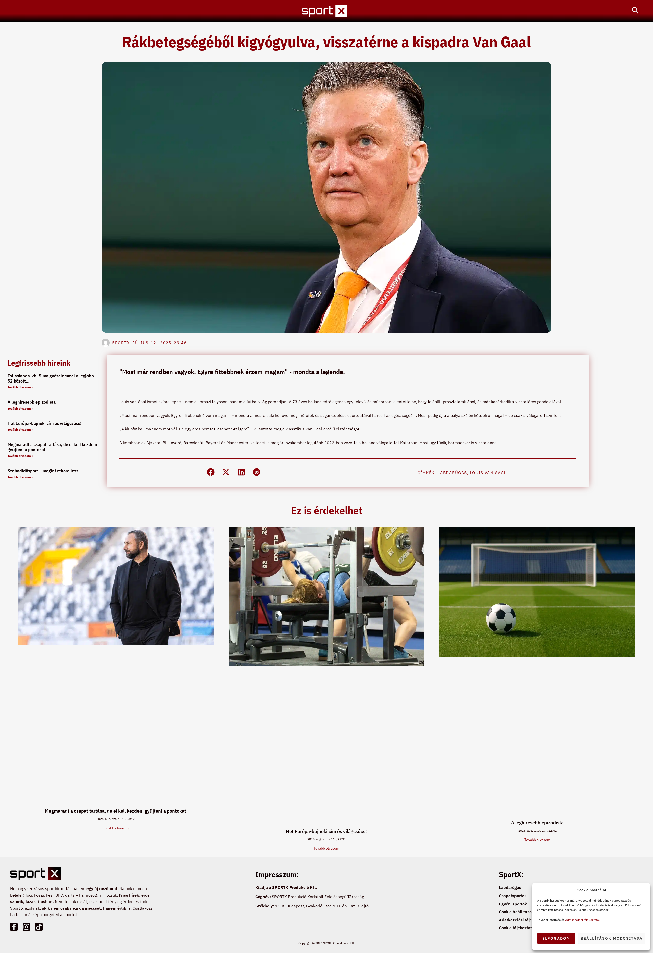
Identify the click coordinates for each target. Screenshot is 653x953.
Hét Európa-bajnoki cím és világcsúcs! (44, 423)
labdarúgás (452, 472)
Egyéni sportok (513, 903)
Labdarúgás (510, 887)
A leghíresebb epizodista (32, 402)
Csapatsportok (513, 895)
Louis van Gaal (488, 472)
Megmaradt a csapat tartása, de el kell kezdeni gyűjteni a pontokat (52, 446)
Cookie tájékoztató (516, 927)
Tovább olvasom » (20, 387)
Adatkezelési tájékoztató (582, 920)
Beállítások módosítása (612, 938)
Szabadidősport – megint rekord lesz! (44, 471)
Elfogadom (556, 938)
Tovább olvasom (116, 828)
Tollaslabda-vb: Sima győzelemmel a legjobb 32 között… (51, 378)
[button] (635, 11)
